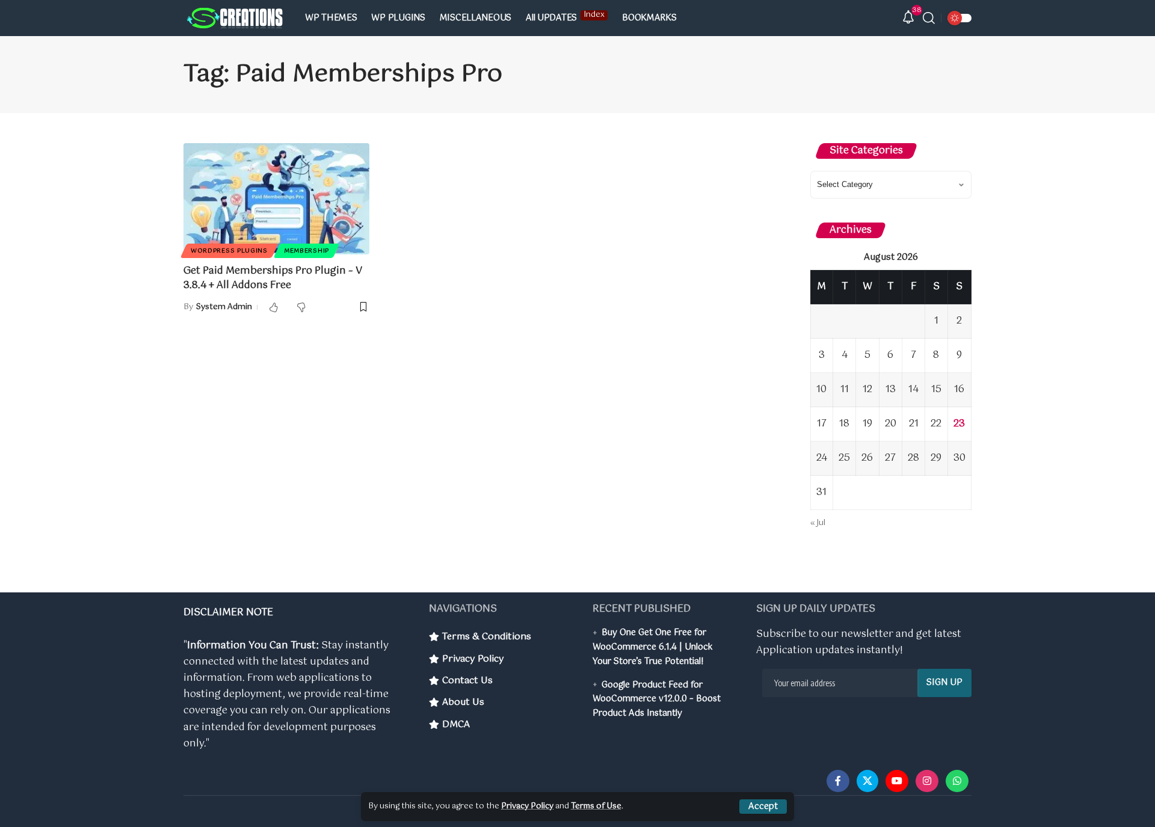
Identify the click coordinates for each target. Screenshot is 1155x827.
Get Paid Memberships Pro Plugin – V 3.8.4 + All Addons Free (272, 278)
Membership (306, 251)
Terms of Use (596, 806)
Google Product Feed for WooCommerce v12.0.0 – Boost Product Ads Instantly (657, 699)
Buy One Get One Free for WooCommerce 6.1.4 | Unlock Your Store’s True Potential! (653, 647)
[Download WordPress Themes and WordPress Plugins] (234, 18)
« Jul (817, 523)
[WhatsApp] (957, 781)
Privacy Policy (527, 806)
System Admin (224, 307)
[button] (763, 806)
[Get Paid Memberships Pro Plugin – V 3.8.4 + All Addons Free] (276, 198)
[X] (867, 781)
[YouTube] (896, 781)
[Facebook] (838, 781)
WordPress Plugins (229, 251)
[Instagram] (927, 781)
